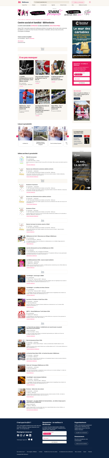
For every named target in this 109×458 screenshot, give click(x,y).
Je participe (76, 98)
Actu (73, 4)
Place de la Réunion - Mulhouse (34, 239)
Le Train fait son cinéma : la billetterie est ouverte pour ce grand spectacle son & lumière (44, 327)
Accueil (19, 19)
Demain (33, 4)
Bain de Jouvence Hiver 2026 (34, 340)
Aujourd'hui (24, 4)
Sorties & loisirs (63, 4)
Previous (17, 136)
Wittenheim (28, 19)
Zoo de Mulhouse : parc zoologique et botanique (38, 251)
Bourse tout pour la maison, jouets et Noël (38, 224)
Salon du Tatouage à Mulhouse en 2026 (37, 365)
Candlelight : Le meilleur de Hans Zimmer (37, 287)
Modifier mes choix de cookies (50, 451)
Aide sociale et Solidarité (45, 19)
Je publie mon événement (81, 432)
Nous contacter (78, 451)
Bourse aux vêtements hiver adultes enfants (38, 196)
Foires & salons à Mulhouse (32, 204)
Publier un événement (79, 2)
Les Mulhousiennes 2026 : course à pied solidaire (40, 259)
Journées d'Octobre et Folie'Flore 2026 (36, 299)
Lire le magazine (77, 136)
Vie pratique (38, 19)
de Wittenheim (34, 25)
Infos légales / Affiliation (32, 451)
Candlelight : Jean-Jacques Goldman (36, 377)
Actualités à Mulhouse (31, 336)
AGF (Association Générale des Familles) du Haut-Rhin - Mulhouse (41, 172)
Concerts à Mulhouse (31, 283)
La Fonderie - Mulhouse (33, 356)
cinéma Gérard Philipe (54, 25)
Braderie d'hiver (30, 208)
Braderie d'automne (32, 184)
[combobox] (82, 74)
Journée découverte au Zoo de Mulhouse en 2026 (39, 248)
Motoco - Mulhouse (32, 392)
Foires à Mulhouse (30, 307)
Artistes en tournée (83, 4)
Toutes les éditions (77, 141)
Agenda (53, 4)
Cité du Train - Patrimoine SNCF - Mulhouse (37, 279)
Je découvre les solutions (81, 443)
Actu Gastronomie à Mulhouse (32, 409)
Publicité (90, 451)
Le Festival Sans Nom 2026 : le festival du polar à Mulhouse (42, 353)
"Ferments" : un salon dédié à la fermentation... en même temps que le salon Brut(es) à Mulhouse (45, 401)
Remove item (81, 74)
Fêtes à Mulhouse (30, 243)
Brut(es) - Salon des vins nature (35, 389)
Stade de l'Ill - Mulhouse (33, 263)
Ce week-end (43, 4)
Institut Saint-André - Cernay (33, 160)
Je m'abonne (82, 82)
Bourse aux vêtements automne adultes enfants (39, 168)
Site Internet (20, 41)
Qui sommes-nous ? (21, 451)
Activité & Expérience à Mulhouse (33, 349)
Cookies (40, 451)
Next (68, 136)
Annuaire (33, 19)
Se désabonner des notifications (66, 451)
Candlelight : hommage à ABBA (35, 275)
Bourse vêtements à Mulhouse (32, 176)
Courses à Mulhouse (30, 267)
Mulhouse (25, 2)
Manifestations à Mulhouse (32, 255)
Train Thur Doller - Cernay (33, 331)
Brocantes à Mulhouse (31, 164)
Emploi (84, 451)
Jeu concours (81, 93)
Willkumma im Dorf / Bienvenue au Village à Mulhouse (41, 236)
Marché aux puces (31, 157)
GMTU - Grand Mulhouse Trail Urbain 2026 (38, 311)
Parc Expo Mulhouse (32, 302)
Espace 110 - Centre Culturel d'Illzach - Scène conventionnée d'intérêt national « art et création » (45, 344)
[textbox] (51, 434)
